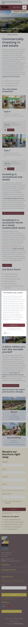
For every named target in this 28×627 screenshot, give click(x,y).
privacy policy (17, 314)
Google (5, 316)
